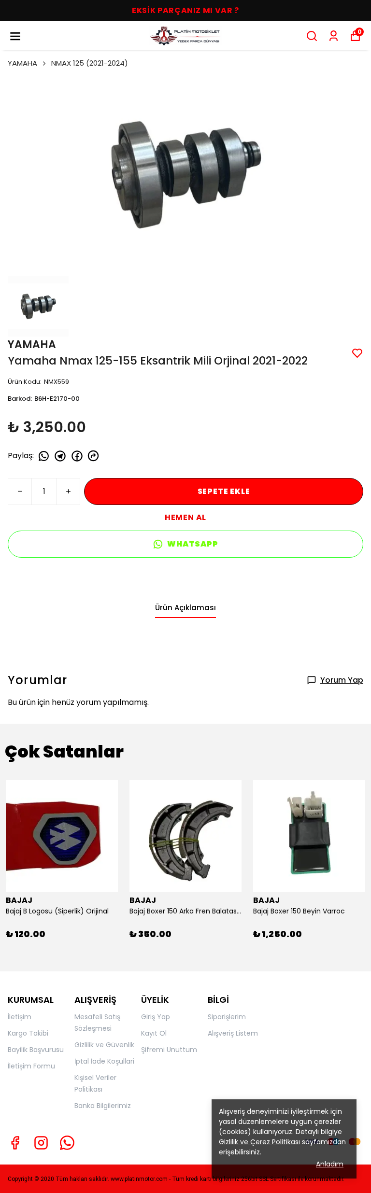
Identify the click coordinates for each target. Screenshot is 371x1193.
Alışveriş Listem (233, 1033)
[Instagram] (41, 1143)
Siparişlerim (227, 1017)
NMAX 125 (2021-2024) (89, 63)
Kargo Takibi (28, 1033)
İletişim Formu (31, 1066)
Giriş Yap (155, 1017)
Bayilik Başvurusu (36, 1049)
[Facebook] (15, 1143)
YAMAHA (22, 63)
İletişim (19, 1017)
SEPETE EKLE (224, 491)
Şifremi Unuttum (169, 1049)
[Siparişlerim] (334, 36)
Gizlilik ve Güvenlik (104, 1045)
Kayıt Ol (154, 1033)
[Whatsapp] (67, 1143)
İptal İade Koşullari (104, 1061)
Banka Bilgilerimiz (102, 1105)
